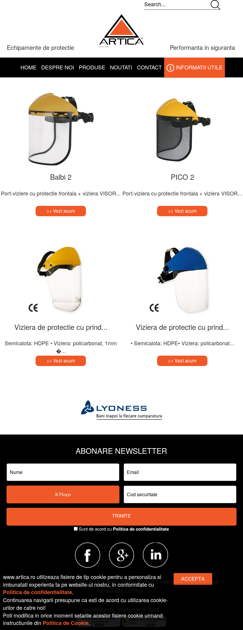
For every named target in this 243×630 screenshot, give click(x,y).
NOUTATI (121, 67)
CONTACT (149, 67)
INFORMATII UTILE (198, 67)
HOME (28, 67)
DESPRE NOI (57, 67)
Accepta (193, 579)
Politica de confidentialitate (141, 529)
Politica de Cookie (66, 623)
